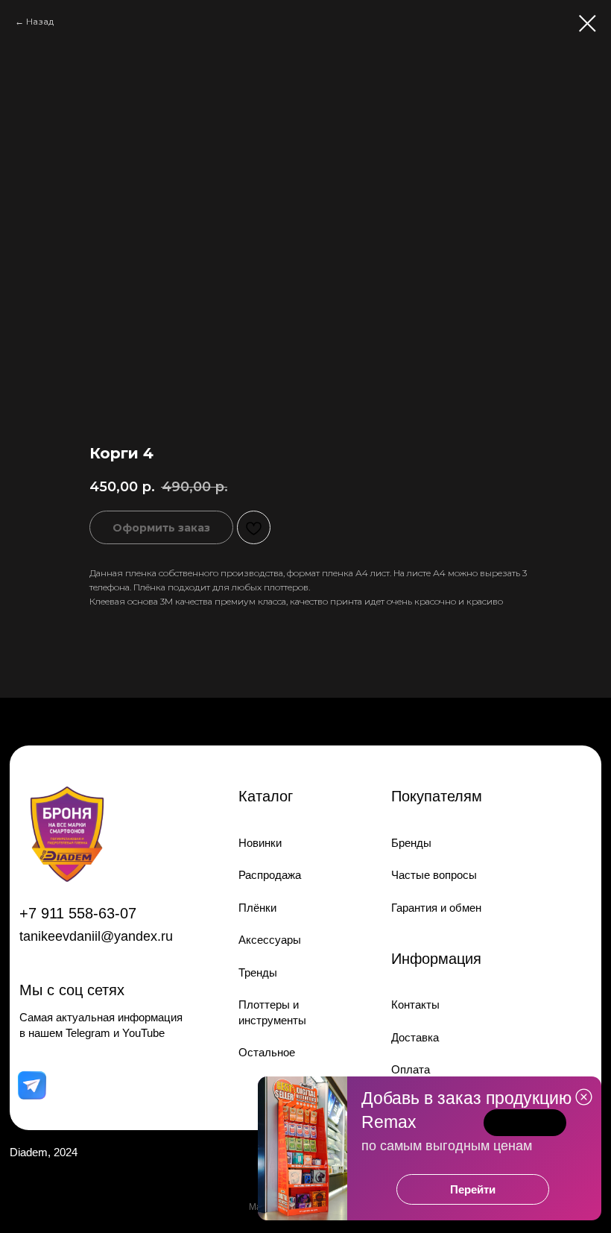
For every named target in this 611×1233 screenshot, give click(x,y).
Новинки (260, 842)
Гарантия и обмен (436, 907)
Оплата (410, 1069)
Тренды (257, 972)
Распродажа (269, 874)
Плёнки (257, 907)
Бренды (411, 842)
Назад (40, 21)
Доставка (415, 1037)
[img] (31, 1085)
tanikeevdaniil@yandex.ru (96, 936)
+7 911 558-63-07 (77, 912)
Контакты (415, 1004)
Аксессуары (269, 939)
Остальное (266, 1052)
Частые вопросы (434, 874)
